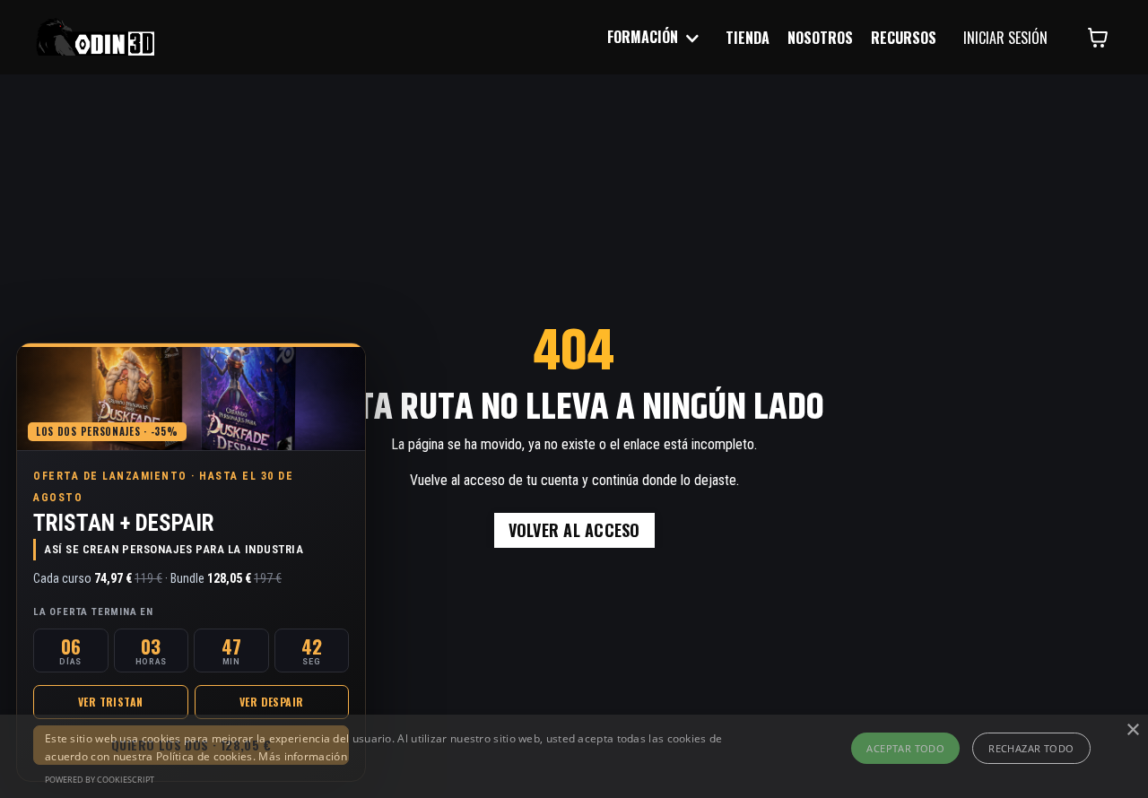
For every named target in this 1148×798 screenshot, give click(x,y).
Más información (302, 756)
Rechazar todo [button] (1031, 748)
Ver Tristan (110, 701)
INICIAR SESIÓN (1005, 37)
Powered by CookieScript (99, 779)
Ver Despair (271, 701)
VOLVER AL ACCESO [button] (574, 530)
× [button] (1132, 730)
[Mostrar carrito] (1097, 37)
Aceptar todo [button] (905, 748)
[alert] (574, 756)
